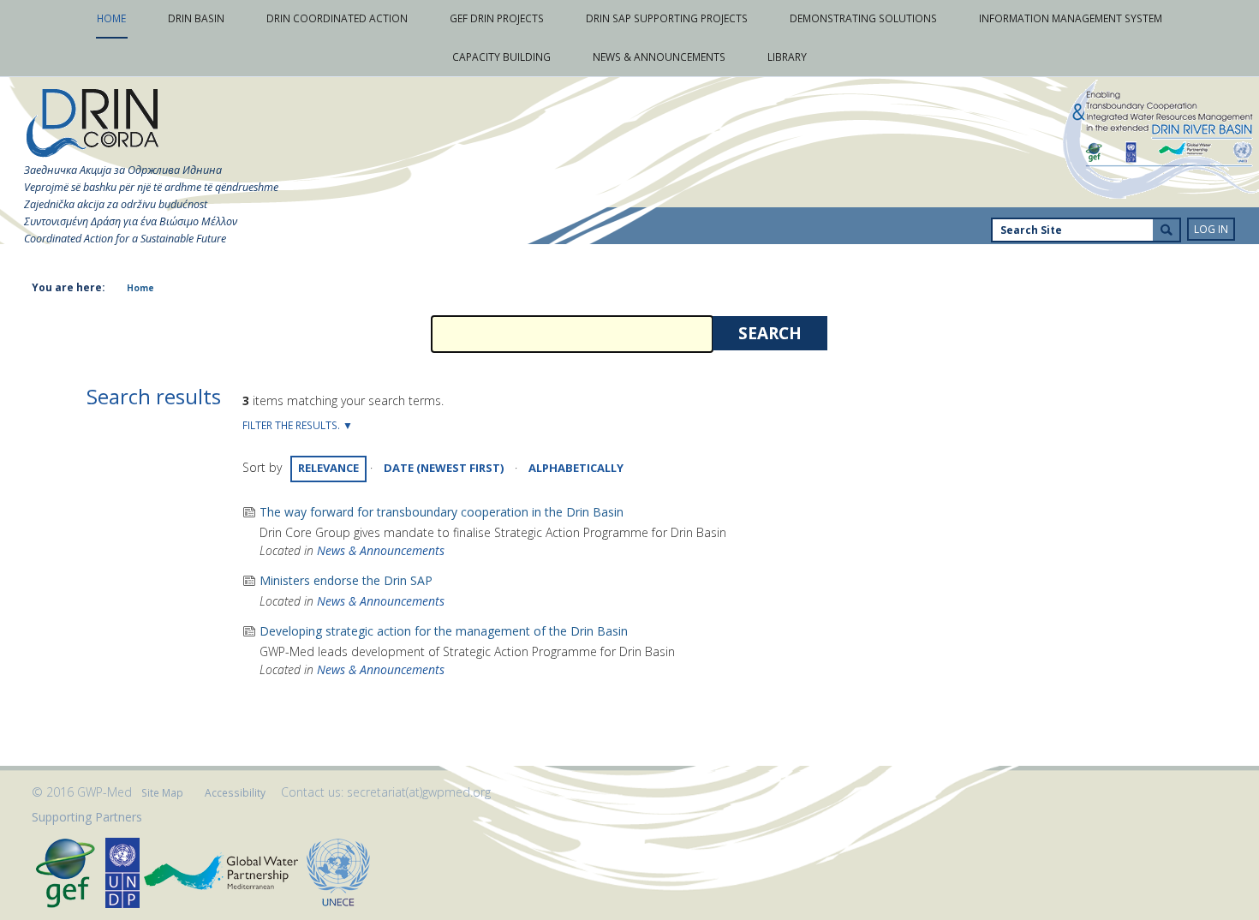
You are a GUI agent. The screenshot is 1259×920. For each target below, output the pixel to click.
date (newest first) (444, 467)
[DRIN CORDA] (93, 123)
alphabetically (576, 467)
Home (140, 288)
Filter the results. (292, 425)
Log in (1211, 229)
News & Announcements (381, 550)
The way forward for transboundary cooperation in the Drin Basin (442, 512)
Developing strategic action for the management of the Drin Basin (444, 631)
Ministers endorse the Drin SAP (346, 580)
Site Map (162, 793)
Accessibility (235, 793)
